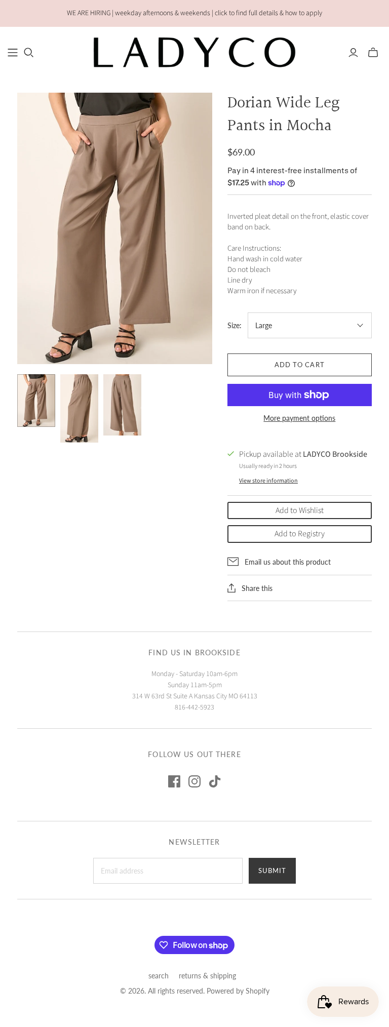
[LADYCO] (194, 52)
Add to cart (299, 365)
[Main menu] (13, 53)
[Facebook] (174, 781)
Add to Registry (300, 533)
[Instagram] (194, 781)
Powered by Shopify (238, 990)
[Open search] (29, 53)
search (158, 975)
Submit (272, 870)
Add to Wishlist (300, 510)
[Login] (353, 52)
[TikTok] (215, 781)
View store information (268, 481)
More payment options (299, 418)
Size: (234, 325)
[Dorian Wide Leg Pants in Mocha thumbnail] (36, 400)
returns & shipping (207, 975)
